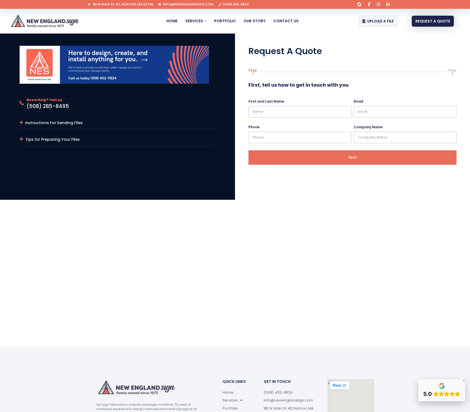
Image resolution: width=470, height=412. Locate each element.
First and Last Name (266, 101)
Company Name (368, 127)
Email (358, 101)
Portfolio (230, 408)
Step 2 (452, 72)
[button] (117, 123)
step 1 (252, 72)
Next (352, 157)
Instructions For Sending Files (54, 123)
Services (230, 400)
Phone (254, 127)
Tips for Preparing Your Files (52, 139)
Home (228, 392)
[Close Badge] (463, 380)
